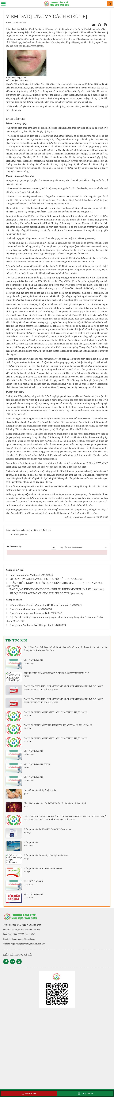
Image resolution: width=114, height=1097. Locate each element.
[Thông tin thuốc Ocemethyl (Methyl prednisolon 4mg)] (13, 859)
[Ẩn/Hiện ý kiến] (53, 547)
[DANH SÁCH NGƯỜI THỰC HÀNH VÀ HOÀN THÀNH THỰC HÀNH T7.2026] (13, 729)
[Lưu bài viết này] (105, 24)
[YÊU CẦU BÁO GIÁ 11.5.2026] (13, 898)
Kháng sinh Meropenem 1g (24, 608)
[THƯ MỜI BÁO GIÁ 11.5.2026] (13, 885)
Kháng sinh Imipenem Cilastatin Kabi (30, 612)
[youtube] (12, 961)
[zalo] (19, 961)
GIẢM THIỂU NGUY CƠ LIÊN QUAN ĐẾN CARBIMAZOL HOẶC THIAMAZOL (56, 582)
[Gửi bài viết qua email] (94, 24)
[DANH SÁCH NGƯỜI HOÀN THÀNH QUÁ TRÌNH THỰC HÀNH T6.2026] (13, 742)
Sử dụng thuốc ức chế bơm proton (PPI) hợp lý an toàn (39, 604)
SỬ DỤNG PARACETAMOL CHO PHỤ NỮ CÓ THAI (40, 578)
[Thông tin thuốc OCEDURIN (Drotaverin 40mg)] (13, 872)
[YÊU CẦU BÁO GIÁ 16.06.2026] (13, 781)
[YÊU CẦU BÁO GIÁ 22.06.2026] (13, 755)
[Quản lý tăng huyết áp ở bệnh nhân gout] (13, 794)
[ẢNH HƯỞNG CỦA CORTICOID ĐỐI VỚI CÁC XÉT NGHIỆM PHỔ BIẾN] (13, 677)
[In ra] (100, 24)
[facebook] (6, 961)
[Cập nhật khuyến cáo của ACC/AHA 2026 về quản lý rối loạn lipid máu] (13, 807)
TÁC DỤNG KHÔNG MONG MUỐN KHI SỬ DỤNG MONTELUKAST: (50, 589)
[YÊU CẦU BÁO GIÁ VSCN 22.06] (13, 768)
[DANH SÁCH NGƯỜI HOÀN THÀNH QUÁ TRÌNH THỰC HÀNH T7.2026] (13, 716)
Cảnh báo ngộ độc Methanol (25, 574)
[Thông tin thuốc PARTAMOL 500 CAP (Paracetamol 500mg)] (13, 833)
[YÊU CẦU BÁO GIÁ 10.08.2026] (13, 664)
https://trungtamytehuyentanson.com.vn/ (28, 944)
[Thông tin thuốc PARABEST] (13, 846)
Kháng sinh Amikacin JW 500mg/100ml (31, 625)
